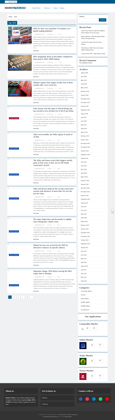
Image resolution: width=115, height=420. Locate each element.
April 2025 (84, 128)
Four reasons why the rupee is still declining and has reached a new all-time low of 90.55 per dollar (53, 109)
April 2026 (84, 84)
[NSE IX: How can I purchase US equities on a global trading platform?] (20, 36)
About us (44, 398)
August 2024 (84, 158)
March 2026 (84, 87)
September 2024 (85, 154)
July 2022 (83, 251)
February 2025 (85, 136)
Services (47, 8)
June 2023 (84, 210)
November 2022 (85, 236)
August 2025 (84, 113)
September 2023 (85, 199)
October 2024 (85, 151)
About (56, 8)
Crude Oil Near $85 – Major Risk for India (93, 53)
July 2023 (83, 206)
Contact (61, 8)
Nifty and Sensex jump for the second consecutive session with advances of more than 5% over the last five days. (53, 191)
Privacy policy (62, 414)
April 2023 (84, 217)
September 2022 (85, 243)
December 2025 (85, 99)
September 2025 (85, 110)
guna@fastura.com (39, 34)
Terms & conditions (72, 414)
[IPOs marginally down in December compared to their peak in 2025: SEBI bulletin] (20, 63)
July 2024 (83, 162)
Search (81, 16)
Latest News (36, 8)
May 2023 (84, 214)
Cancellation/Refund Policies (50, 416)
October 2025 (85, 106)
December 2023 (85, 188)
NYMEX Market (14, 118)
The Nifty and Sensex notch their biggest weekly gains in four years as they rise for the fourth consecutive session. (52, 162)
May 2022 (84, 258)
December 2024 (85, 143)
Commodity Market (86, 291)
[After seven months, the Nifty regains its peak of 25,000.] (20, 141)
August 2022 (84, 247)
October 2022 (85, 240)
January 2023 (84, 229)
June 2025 (84, 121)
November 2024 (85, 147)
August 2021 (84, 266)
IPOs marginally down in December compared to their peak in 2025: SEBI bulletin (53, 57)
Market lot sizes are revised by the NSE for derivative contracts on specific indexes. (50, 246)
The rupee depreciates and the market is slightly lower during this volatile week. (52, 220)
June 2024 (84, 165)
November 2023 (85, 191)
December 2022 (85, 232)
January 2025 (84, 139)
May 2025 (84, 125)
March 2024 (84, 177)
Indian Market (14, 42)
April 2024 (84, 173)
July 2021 (83, 269)
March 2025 (84, 132)
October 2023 (85, 195)
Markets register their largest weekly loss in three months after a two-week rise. (53, 83)
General (83, 295)
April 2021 (84, 281)
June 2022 (84, 255)
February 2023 (85, 225)
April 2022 (84, 262)
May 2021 (84, 277)
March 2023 (84, 221)
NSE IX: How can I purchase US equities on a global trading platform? (51, 29)
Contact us (45, 404)
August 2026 (84, 73)
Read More (36, 50)
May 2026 (84, 80)
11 (27, 297)
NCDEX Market (85, 302)
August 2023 (84, 203)
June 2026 (84, 76)
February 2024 (85, 180)
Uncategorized (85, 309)
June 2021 (84, 273)
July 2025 (83, 117)
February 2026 (85, 91)
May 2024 (84, 169)
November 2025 (85, 102)
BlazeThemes (68, 416)
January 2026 (84, 95)
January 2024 (84, 184)
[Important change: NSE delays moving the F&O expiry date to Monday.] (20, 278)
